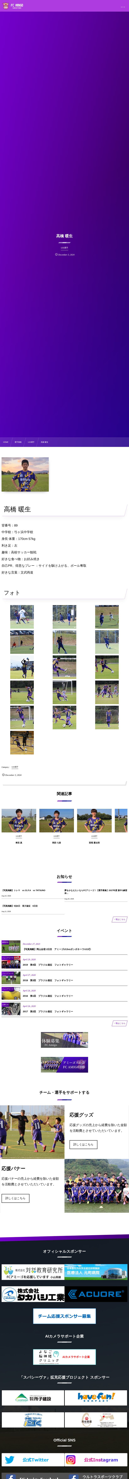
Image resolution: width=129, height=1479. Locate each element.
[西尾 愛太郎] (94, 820)
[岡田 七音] (56, 820)
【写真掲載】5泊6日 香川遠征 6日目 (20, 906)
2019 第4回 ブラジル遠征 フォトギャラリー (48, 965)
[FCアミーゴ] (16, 6)
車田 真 (19, 843)
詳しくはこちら (83, 1144)
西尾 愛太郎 (94, 843)
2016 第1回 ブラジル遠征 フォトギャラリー (48, 996)
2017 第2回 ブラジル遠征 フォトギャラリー (48, 1011)
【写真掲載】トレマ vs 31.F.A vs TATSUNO (23, 890)
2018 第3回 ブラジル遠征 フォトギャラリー (48, 980)
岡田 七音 (56, 843)
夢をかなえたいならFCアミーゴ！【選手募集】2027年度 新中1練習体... (95, 891)
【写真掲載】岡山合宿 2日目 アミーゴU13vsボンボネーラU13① (57, 949)
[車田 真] (19, 820)
